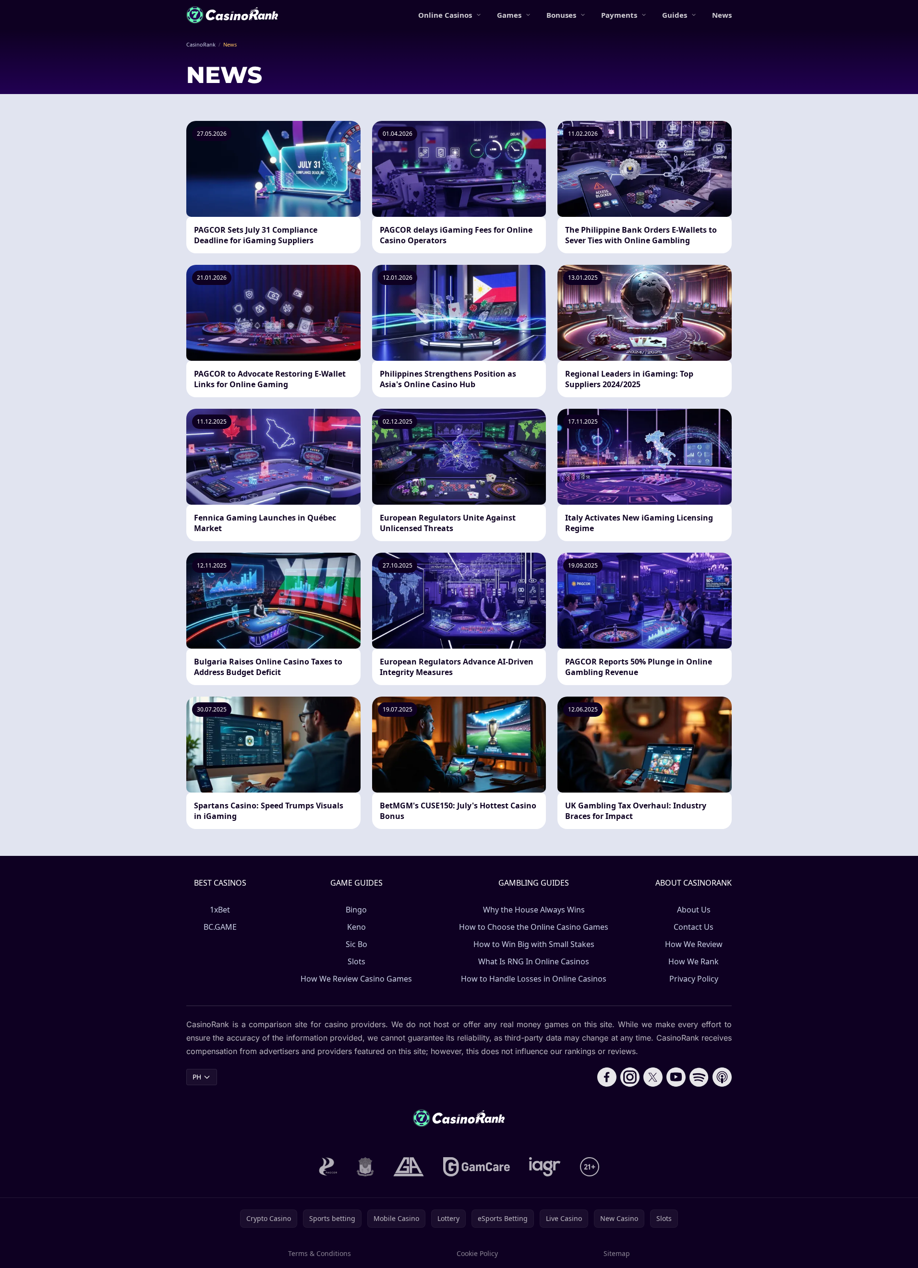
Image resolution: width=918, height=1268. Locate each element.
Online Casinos (445, 15)
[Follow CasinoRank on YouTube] (676, 1077)
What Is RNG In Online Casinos (533, 961)
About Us (694, 909)
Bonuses (561, 15)
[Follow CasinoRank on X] (653, 1077)
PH (197, 1076)
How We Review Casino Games (356, 978)
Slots (356, 961)
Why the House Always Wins (534, 909)
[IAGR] (545, 1166)
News (722, 15)
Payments (619, 15)
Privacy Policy (693, 978)
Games (509, 15)
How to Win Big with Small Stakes (533, 944)
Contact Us (693, 927)
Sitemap (617, 1253)
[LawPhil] (365, 1166)
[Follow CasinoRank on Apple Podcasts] (722, 1077)
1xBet (220, 909)
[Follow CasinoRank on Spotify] (699, 1077)
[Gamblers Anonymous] (408, 1166)
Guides (674, 15)
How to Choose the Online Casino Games (533, 927)
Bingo (356, 909)
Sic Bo (356, 944)
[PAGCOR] (328, 1166)
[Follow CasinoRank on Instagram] (630, 1077)
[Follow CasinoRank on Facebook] (606, 1077)
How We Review (694, 944)
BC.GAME (220, 927)
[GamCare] (476, 1166)
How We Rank (693, 961)
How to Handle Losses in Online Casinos (533, 978)
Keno (356, 927)
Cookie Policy (477, 1253)
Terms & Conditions (319, 1253)
